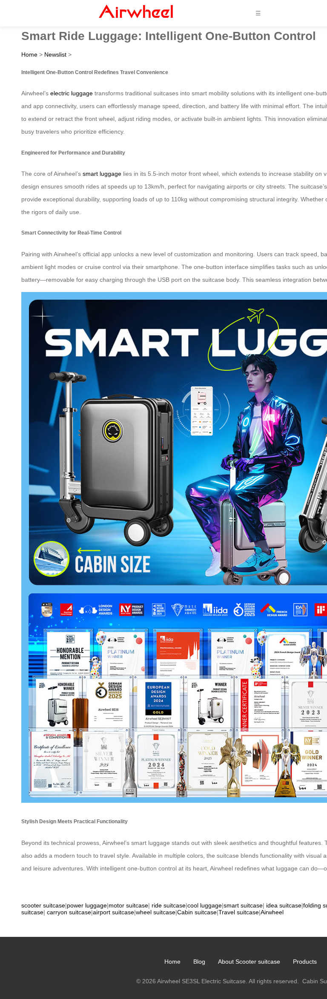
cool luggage (204, 905)
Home (29, 54)
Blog (199, 961)
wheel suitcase (155, 912)
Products (305, 961)
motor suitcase (128, 905)
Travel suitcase (238, 912)
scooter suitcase (43, 905)
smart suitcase (243, 905)
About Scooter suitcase (249, 961)
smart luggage (102, 173)
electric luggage (71, 93)
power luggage (87, 905)
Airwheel (272, 912)
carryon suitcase (69, 912)
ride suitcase (169, 905)
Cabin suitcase (197, 912)
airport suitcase (113, 912)
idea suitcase (283, 905)
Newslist (55, 54)
